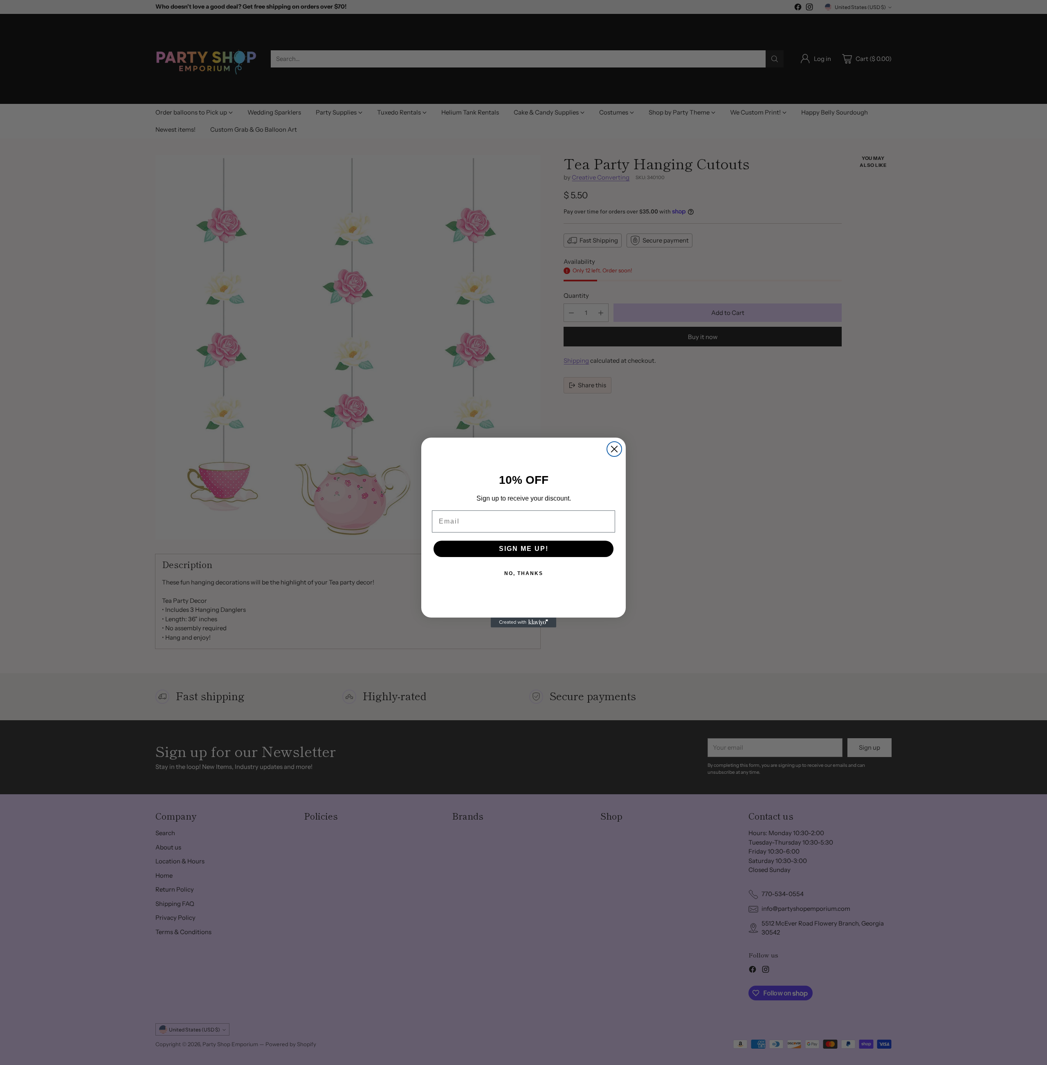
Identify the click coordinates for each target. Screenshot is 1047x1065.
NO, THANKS (523, 573)
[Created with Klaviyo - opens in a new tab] (523, 622)
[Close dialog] (614, 449)
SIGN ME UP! (523, 548)
